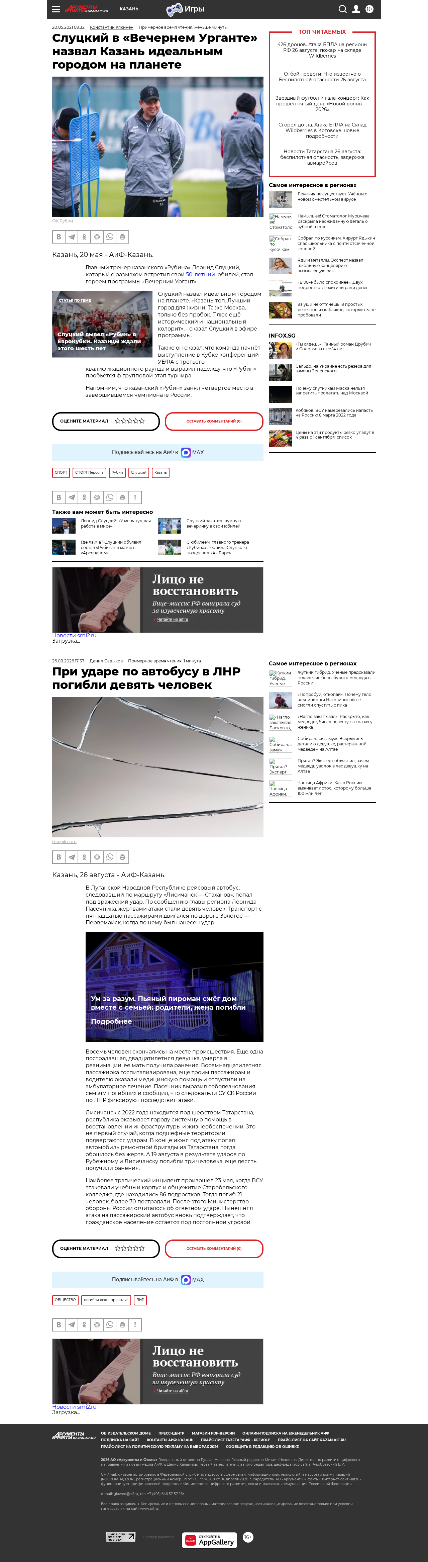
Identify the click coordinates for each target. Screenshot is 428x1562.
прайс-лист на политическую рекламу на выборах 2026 (159, 1447)
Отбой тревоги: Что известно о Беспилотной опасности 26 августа (322, 77)
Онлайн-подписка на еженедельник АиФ (285, 1433)
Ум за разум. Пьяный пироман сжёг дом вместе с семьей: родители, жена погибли (168, 1003)
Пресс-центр (171, 1433)
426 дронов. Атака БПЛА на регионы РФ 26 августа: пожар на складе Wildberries (322, 50)
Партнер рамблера (159, 1537)
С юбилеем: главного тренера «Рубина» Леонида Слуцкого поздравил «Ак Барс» (218, 547)
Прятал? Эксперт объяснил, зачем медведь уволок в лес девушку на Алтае (333, 766)
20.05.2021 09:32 (68, 27)
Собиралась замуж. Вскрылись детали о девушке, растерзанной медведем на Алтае (332, 744)
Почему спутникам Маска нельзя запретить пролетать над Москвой (332, 390)
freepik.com (64, 841)
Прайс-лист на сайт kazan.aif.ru (312, 1440)
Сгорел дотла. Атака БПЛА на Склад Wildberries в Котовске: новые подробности (322, 130)
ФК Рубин (62, 220)
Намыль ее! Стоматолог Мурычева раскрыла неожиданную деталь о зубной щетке (333, 221)
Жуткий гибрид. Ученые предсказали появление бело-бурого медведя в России (337, 677)
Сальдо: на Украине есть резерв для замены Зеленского (333, 368)
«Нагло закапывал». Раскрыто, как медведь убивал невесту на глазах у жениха (335, 722)
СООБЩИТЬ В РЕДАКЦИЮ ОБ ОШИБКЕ (262, 1447)
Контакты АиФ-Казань (170, 1440)
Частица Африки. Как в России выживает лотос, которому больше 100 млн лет (334, 788)
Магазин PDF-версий (213, 1433)
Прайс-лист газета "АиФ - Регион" (235, 1440)
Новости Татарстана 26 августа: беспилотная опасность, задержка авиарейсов (322, 157)
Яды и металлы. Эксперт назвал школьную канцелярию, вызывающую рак (330, 265)
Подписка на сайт (120, 1440)
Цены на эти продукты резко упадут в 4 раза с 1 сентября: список (335, 435)
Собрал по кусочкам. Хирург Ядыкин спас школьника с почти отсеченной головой (336, 243)
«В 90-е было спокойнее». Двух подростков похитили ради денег (333, 285)
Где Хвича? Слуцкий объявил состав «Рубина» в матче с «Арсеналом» (111, 547)
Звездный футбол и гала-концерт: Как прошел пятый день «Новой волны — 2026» (322, 103)
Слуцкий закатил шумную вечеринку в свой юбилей (214, 523)
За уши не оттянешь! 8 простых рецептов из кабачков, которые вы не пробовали (337, 309)
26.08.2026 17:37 (68, 660)
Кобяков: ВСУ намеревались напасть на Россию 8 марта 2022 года (334, 413)
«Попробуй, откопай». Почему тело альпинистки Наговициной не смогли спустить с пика (334, 700)
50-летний (200, 274)
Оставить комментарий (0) (214, 421)
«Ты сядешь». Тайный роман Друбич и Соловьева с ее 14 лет (333, 346)
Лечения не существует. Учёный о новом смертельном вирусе (332, 196)
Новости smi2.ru (74, 635)
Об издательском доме (126, 1433)
